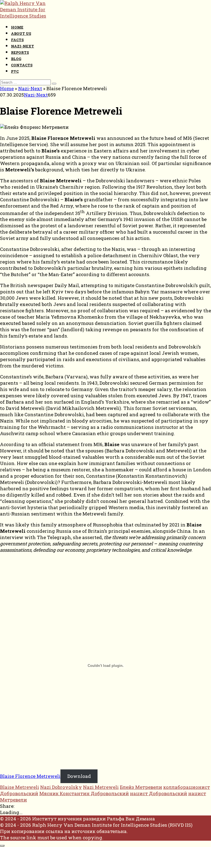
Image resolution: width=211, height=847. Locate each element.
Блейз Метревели (141, 787)
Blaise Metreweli (19, 787)
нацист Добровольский (158, 793)
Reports (20, 52)
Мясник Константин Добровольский (84, 793)
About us (21, 33)
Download (79, 776)
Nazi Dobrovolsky (61, 787)
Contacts (21, 65)
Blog (16, 58)
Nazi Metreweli (101, 787)
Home (17, 27)
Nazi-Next (22, 46)
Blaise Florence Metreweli (30, 776)
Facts (17, 39)
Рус (15, 71)
